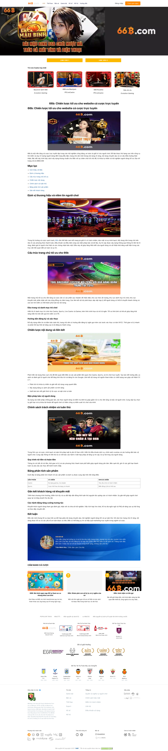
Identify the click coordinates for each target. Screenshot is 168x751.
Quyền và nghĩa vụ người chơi (96, 694)
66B (43, 3)
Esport (68, 706)
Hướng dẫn (83, 3)
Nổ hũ (76, 3)
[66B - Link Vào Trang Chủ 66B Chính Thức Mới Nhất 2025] (34, 3)
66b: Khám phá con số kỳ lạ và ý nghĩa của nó (84, 594)
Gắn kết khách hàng (37, 190)
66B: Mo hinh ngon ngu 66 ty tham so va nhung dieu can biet (45, 594)
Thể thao (50, 3)
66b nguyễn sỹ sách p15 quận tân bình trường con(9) (110, 616)
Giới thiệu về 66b (36, 170)
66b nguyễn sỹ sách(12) (71, 616)
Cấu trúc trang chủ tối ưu (39, 177)
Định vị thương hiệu (37, 173)
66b (56, 240)
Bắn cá (57, 3)
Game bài (64, 3)
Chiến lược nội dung (37, 180)
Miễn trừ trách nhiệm (93, 702)
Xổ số (70, 3)
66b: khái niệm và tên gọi (123, 593)
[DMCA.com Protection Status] (107, 748)
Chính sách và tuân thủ (38, 184)
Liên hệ (88, 706)
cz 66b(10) (86, 616)
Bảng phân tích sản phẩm (39, 187)
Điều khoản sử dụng (92, 710)
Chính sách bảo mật (92, 698)
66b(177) (57, 616)
